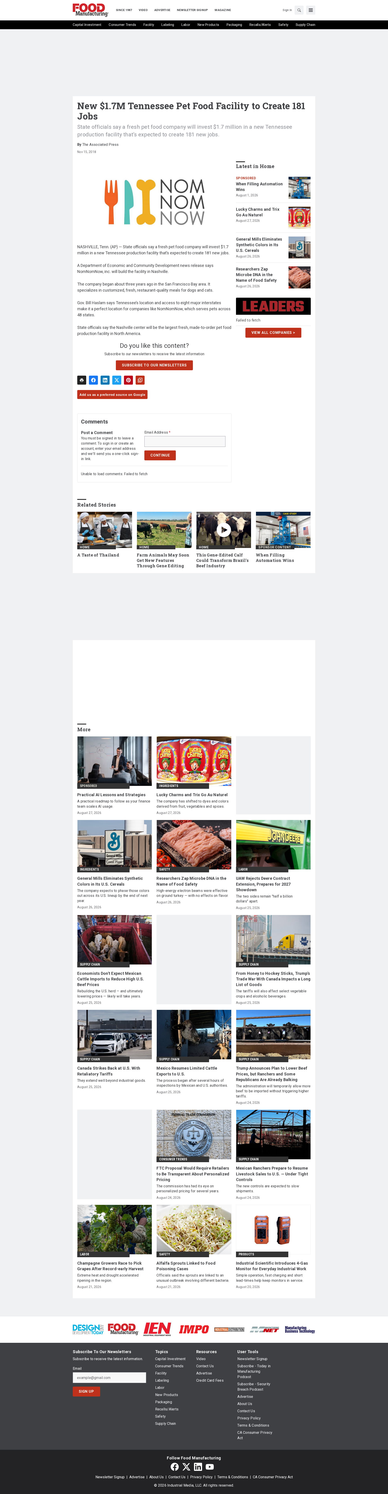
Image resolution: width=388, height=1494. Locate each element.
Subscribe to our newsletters (154, 365)
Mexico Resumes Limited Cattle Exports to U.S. (187, 1071)
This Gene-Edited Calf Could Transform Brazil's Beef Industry (222, 560)
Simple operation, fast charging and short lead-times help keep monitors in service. (269, 1277)
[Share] (93, 380)
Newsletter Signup (110, 1477)
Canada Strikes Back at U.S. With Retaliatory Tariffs (108, 1071)
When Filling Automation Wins (259, 187)
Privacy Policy (201, 1477)
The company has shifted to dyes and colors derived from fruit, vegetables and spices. (193, 803)
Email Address (157, 432)
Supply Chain (90, 964)
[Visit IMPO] (194, 1329)
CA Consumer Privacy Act (273, 1477)
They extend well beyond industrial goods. (111, 1080)
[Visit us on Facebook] (175, 1467)
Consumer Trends (173, 1159)
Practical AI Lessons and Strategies (111, 794)
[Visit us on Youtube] (210, 1467)
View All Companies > (273, 332)
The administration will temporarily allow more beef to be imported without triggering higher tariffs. (273, 1091)
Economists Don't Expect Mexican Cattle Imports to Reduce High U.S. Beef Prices (110, 979)
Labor (243, 869)
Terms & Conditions (232, 1477)
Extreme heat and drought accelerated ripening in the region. (108, 1277)
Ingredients (168, 786)
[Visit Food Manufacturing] (123, 1329)
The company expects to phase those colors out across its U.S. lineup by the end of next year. (113, 896)
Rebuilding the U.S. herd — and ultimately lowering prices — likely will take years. (110, 993)
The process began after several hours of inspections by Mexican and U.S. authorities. (192, 1083)
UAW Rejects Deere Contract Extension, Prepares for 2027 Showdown (263, 884)
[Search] (299, 10)
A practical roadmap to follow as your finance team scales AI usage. (113, 803)
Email (77, 1368)
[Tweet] (116, 380)
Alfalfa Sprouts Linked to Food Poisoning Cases (186, 1266)
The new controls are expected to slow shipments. (267, 1188)
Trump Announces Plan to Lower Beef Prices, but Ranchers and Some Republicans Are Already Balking (271, 1074)
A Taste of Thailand (98, 555)
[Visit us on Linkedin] (198, 1467)
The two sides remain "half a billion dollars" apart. (264, 898)
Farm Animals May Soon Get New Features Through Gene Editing (163, 560)
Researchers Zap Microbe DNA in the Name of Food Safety (256, 275)
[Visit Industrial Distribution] (229, 1329)
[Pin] (128, 380)
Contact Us (176, 1477)
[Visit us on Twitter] (186, 1467)
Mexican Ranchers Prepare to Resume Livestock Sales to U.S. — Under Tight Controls (272, 1174)
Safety (164, 869)
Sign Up (86, 1391)
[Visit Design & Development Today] (88, 1329)
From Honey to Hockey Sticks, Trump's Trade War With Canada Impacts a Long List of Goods (273, 979)
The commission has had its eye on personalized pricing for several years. (188, 1188)
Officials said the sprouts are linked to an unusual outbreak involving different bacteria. (193, 1277)
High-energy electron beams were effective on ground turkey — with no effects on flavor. (192, 893)
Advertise (137, 1477)
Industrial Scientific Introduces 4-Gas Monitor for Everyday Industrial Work (272, 1266)
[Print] (81, 380)
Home (85, 547)
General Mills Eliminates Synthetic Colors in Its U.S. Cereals (259, 245)
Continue (160, 455)
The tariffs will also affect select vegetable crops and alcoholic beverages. (271, 993)
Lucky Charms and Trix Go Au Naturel (257, 212)
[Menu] (310, 10)
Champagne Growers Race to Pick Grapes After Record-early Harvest (110, 1266)
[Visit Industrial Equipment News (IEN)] (157, 1329)
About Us (156, 1477)
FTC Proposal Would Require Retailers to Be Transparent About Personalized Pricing (193, 1174)
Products (246, 1254)
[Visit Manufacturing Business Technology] (299, 1329)
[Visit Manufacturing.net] (264, 1329)
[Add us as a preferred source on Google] (140, 380)
